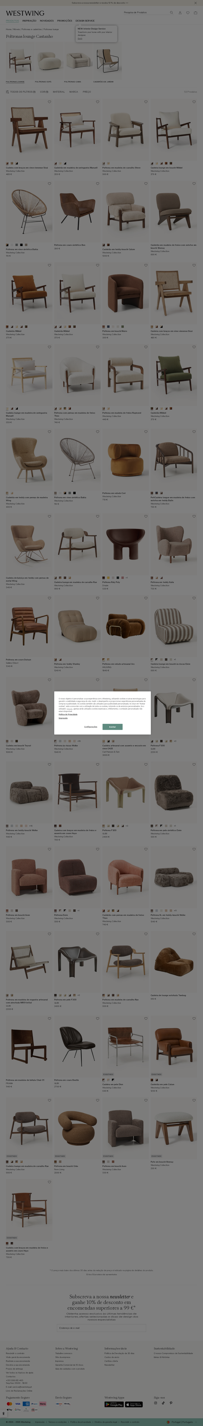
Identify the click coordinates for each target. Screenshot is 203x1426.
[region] (102, 713)
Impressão (63, 718)
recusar (70, 709)
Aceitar (112, 727)
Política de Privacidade (68, 714)
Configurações (90, 726)
